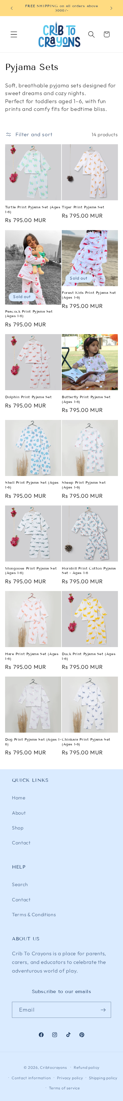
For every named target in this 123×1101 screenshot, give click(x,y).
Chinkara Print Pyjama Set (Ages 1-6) (86, 741)
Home (19, 798)
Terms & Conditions (34, 914)
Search (20, 884)
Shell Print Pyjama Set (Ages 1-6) (32, 484)
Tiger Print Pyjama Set (83, 207)
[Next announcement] (111, 8)
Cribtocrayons (53, 1067)
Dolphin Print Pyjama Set (28, 397)
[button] (13, 34)
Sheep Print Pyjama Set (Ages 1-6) (84, 484)
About (19, 813)
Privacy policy (70, 1077)
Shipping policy (103, 1077)
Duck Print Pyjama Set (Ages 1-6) (89, 656)
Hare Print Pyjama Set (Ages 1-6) (32, 656)
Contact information (31, 1077)
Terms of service (64, 1088)
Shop (18, 828)
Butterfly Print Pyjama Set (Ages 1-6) (86, 399)
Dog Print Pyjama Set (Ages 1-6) (33, 741)
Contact (21, 843)
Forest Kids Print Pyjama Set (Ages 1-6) (89, 295)
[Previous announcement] (11, 8)
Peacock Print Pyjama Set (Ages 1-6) (29, 313)
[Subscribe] (103, 1010)
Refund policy (86, 1067)
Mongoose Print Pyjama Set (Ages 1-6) (31, 570)
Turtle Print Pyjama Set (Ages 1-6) (32, 209)
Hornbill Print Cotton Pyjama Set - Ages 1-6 (89, 570)
